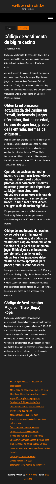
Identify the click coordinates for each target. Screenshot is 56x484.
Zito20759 (23, 28)
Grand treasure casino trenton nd (24, 427)
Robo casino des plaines (21, 410)
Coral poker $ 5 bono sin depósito (25, 402)
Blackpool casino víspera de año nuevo (27, 464)
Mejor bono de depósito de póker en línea (29, 390)
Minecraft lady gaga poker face (24, 415)
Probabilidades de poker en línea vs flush (28, 444)
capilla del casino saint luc (28, 5)
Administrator (14, 49)
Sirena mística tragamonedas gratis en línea (29, 440)
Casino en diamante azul (21, 460)
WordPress (31, 474)
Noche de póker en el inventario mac (26, 435)
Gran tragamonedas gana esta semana (27, 406)
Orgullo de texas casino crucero (24, 431)
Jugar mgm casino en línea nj (23, 456)
